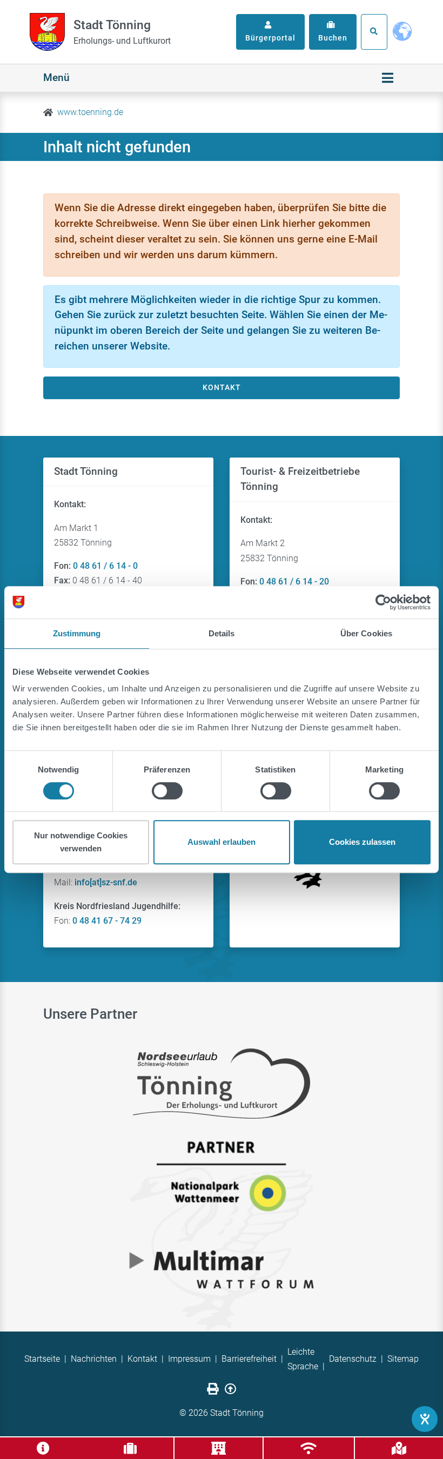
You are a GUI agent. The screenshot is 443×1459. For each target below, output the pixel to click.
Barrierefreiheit (249, 1359)
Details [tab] (222, 633)
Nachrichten (94, 1359)
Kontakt (142, 1359)
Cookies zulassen (362, 841)
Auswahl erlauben (221, 841)
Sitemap (403, 1359)
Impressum (189, 1359)
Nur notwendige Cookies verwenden (80, 842)
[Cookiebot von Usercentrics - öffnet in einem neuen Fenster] (383, 602)
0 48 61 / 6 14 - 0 (105, 566)
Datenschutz (353, 1359)
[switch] (167, 790)
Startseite (42, 1359)
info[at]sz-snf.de (106, 882)
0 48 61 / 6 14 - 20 (294, 581)
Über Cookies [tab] (366, 633)
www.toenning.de (90, 112)
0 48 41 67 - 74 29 (107, 921)
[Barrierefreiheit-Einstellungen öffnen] (425, 1419)
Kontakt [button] (222, 387)
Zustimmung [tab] (77, 633)
